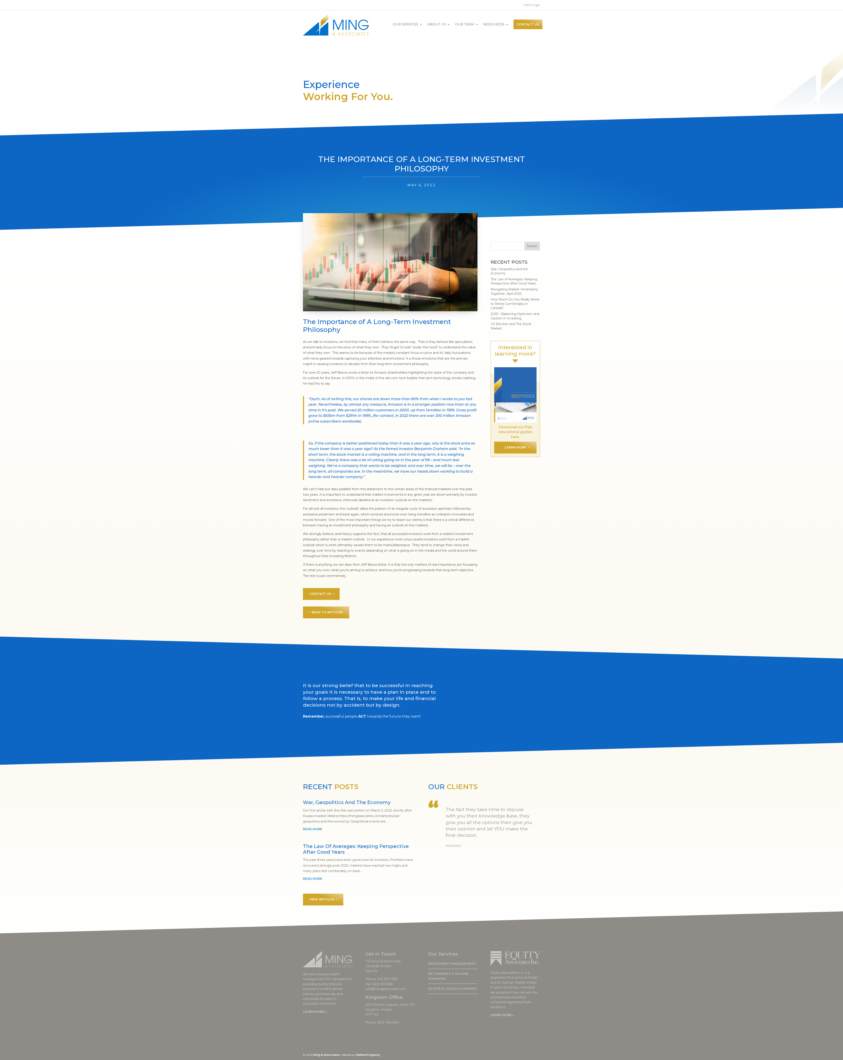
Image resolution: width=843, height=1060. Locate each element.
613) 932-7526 (387, 979)
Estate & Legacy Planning (452, 989)
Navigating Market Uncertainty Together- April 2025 (514, 291)
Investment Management (452, 964)
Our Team (464, 24)
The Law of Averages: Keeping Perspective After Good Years (514, 281)
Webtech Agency (368, 1054)
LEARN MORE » (315, 1012)
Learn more (515, 447)
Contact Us (528, 24)
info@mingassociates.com (386, 989)
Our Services (405, 24)
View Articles (322, 899)
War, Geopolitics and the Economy (347, 802)
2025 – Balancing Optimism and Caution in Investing (515, 316)
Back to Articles (327, 612)
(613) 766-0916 (388, 1022)
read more (312, 829)
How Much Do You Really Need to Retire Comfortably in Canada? (515, 303)
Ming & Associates (326, 1054)
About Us (436, 24)
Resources (493, 24)
